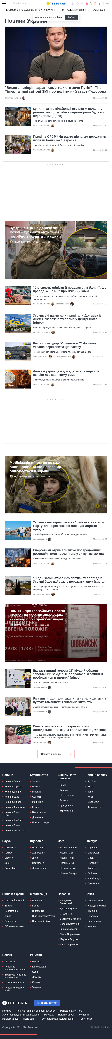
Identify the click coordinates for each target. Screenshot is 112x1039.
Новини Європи (68, 847)
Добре (71, 17)
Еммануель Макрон (70, 919)
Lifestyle (91, 841)
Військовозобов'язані (43, 916)
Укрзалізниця (67, 810)
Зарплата (37, 781)
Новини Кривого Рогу (13, 813)
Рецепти (36, 955)
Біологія (9, 858)
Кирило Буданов (69, 929)
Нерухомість (67, 795)
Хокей (91, 797)
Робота (36, 786)
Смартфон (10, 868)
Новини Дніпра (13, 791)
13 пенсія (10, 961)
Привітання (94, 883)
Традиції (92, 911)
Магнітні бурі (95, 878)
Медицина (37, 802)
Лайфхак (92, 873)
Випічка (36, 961)
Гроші (63, 785)
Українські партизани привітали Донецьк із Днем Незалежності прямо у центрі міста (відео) (67, 319)
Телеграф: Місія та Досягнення (57, 1019)
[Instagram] (95, 3)
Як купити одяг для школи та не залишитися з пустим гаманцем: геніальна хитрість (69, 700)
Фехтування (94, 807)
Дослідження (39, 868)
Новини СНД (67, 863)
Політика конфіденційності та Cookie (36, 1011)
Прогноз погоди (40, 822)
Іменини (92, 926)
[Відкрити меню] (4, 3)
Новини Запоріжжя (15, 807)
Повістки (37, 900)
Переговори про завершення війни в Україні (30, 10)
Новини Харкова (14, 786)
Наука (6, 841)
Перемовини (11, 911)
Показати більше (51, 754)
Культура (92, 868)
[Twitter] (91, 3)
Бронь (35, 905)
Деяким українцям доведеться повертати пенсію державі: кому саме (66, 373)
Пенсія (7, 955)
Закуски (36, 987)
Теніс (90, 791)
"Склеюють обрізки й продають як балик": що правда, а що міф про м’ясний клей (69, 289)
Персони (64, 894)
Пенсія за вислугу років (14, 989)
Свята (89, 894)
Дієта (35, 858)
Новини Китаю (68, 868)
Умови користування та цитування (21, 1014)
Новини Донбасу (14, 820)
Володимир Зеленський (66, 902)
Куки (59, 17)
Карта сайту (29, 1019)
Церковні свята (96, 900)
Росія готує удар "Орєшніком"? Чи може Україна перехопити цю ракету (64, 345)
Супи (35, 972)
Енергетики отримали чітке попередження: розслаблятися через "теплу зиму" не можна (68, 551)
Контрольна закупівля (73, 10)
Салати (36, 982)
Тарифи (64, 800)
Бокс (90, 786)
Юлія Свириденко (69, 944)
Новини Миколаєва (15, 830)
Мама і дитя (38, 847)
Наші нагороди (66, 1014)
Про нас (6, 1011)
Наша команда (10, 1019)
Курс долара (66, 805)
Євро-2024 (93, 802)
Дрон (7, 863)
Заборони (93, 916)
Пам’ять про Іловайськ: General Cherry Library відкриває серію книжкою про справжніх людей (37, 615)
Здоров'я (36, 841)
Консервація (39, 966)
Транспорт (65, 790)
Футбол (92, 781)
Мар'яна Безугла (69, 939)
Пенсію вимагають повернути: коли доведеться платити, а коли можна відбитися (69, 728)
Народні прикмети (97, 905)
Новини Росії (67, 858)
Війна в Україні (13, 894)
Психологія (38, 863)
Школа (35, 807)
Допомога (37, 817)
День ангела (94, 921)
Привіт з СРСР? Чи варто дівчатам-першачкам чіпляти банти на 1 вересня (69, 138)
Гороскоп (93, 847)
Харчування (38, 852)
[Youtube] (87, 3)
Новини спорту (96, 774)
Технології (10, 847)
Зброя (8, 916)
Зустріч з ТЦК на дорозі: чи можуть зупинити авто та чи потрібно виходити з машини (35, 232)
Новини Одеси (12, 797)
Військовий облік (41, 921)
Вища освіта (39, 812)
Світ (61, 841)
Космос (8, 852)
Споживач (93, 852)
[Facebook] (73, 3)
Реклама (49, 1014)
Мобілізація (38, 894)
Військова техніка (14, 926)
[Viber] (77, 3)
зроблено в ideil (100, 1027)
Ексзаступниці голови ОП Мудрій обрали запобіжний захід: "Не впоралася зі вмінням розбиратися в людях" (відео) (68, 674)
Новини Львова (13, 802)
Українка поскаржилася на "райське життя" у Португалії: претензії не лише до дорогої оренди (68, 526)
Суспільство (39, 774)
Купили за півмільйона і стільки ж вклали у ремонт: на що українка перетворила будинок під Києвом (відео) (69, 112)
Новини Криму (12, 825)
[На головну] (56, 3)
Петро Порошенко (70, 934)
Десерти (36, 977)
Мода (90, 858)
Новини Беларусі (69, 873)
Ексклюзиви (99, 10)
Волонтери (10, 921)
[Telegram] (82, 3)
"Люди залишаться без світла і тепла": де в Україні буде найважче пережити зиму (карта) (69, 579)
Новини (7, 774)
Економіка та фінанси (67, 776)
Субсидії (36, 797)
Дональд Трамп (68, 908)
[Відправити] (37, 3)
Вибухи (8, 905)
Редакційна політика (71, 1011)
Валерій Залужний (70, 924)
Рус (108, 3)
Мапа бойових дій (14, 900)
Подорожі (93, 863)
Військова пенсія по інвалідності (15, 976)
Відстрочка (38, 911)
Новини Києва (12, 781)
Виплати (36, 791)
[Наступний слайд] (109, 10)
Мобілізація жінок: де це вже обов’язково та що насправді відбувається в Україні (35, 467)
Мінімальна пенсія (14, 982)
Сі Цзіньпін (66, 913)
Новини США (67, 852)
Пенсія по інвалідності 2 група (15, 968)
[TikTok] (99, 3)
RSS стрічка (85, 1019)
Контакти (84, 1014)
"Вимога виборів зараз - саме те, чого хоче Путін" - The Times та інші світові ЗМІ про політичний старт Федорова (55, 89)
